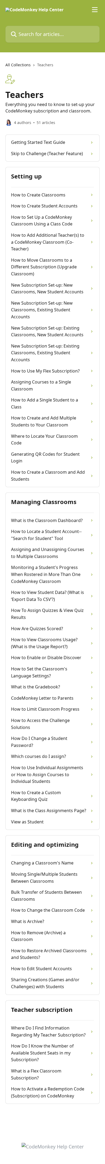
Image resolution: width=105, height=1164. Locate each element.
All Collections (18, 64)
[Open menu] (95, 9)
